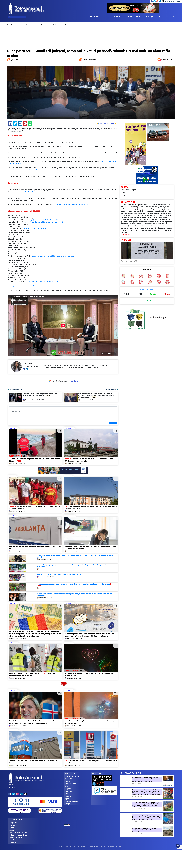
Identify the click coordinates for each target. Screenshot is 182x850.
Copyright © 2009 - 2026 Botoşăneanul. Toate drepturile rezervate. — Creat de (91, 847)
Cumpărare (154, 294)
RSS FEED (12, 840)
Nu (124, 195)
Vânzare (167, 294)
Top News (12, 476)
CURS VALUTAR (146, 289)
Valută (126, 294)
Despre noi (13, 823)
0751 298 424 (12, 787)
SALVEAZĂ (113, 423)
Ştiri (66, 786)
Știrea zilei (14, 24)
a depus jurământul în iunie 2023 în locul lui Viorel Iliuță (44, 220)
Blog (67, 794)
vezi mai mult (126, 235)
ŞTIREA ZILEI (155, 16)
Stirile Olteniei (94, 823)
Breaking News (70, 784)
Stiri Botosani (13, 428)
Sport (67, 799)
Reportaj (68, 789)
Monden (68, 796)
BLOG (121, 16)
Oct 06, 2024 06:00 (168, 60)
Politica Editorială (71, 801)
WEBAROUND (118, 847)
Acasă (8, 24)
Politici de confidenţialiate (18, 835)
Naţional (12, 515)
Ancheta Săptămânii (72, 776)
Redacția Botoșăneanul (30, 399)
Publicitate (13, 825)
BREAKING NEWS (167, 16)
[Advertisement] (91, 38)
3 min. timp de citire (90, 60)
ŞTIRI (90, 16)
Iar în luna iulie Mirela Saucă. (27, 192)
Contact (12, 828)
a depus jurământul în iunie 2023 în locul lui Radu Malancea (52, 256)
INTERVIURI (97, 16)
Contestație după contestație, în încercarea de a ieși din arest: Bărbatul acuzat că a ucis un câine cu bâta (74, 585)
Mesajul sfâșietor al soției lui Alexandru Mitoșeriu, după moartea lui (74, 594)
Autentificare (169, 1)
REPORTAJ (106, 16)
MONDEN (114, 16)
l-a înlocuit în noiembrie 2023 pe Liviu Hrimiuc (44, 282)
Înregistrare (177, 1)
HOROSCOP (147, 270)
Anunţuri (12, 830)
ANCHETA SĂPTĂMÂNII (141, 16)
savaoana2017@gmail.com (32, 366)
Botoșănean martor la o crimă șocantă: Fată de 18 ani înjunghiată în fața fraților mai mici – (40, 394)
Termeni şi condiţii (15, 837)
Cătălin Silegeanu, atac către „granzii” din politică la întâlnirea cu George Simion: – (96, 395)
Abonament (13, 842)
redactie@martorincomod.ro (16, 790)
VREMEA (147, 300)
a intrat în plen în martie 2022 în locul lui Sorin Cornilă (44, 222)
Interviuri (68, 791)
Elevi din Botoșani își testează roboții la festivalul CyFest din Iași (58, 574)
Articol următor (110, 389)
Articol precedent (16, 389)
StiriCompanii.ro (95, 822)
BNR (140, 294)
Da (124, 192)
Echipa (67, 804)
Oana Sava (27, 364)
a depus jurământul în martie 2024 (36, 228)
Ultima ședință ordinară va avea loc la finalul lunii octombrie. (29, 286)
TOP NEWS (128, 16)
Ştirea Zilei (69, 779)
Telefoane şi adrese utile (18, 832)
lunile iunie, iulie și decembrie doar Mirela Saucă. (70, 205)
